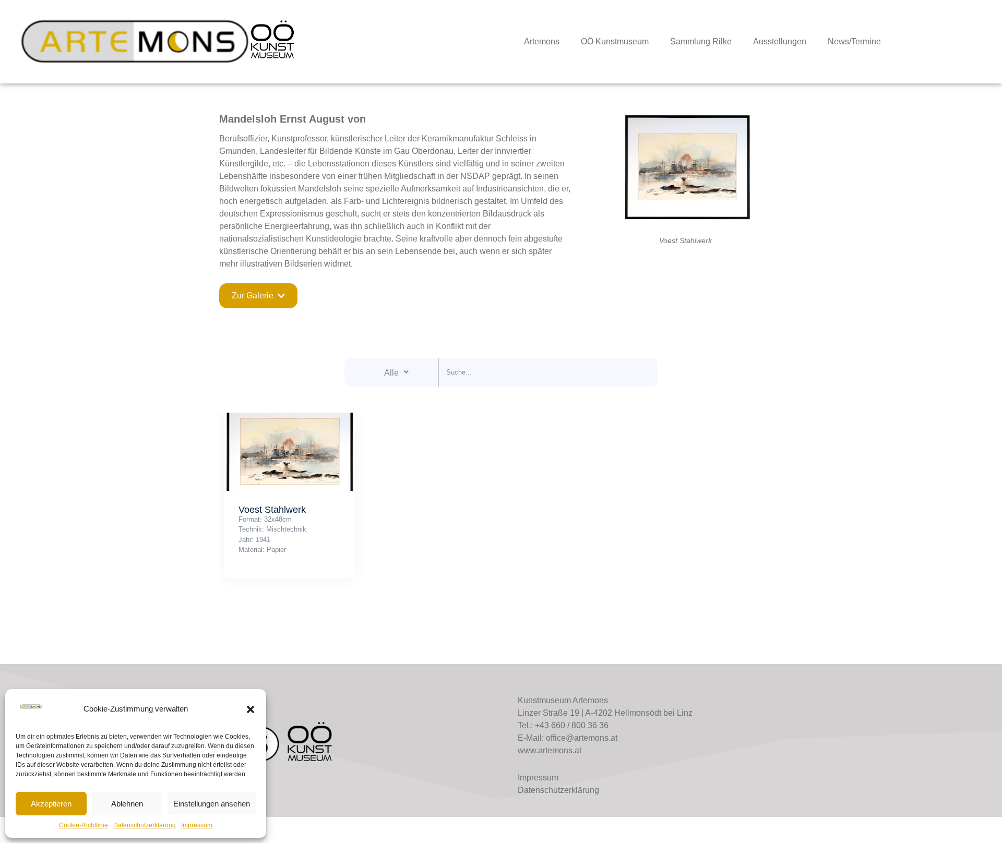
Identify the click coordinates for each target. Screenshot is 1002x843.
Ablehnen (127, 803)
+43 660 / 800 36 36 (572, 725)
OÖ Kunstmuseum (615, 41)
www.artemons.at (549, 750)
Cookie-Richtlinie (83, 825)
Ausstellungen (779, 41)
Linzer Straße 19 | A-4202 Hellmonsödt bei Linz (605, 712)
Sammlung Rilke (701, 41)
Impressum (196, 825)
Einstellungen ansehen (211, 803)
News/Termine (854, 41)
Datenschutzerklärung (144, 825)
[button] (250, 709)
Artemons (541, 41)
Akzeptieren (51, 803)
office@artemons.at (581, 737)
